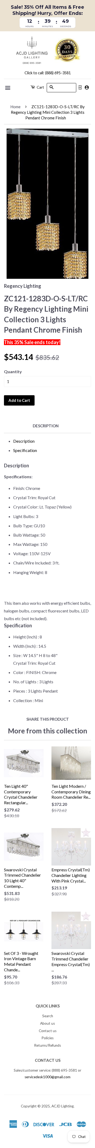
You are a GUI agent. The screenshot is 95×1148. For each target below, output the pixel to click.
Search (47, 1016)
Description (46, 425)
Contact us (47, 1031)
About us (47, 1023)
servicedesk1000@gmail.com (47, 1077)
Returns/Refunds (47, 1045)
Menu (8, 88)
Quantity (13, 371)
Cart (40, 87)
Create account (86, 87)
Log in (80, 87)
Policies (47, 1038)
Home (15, 106)
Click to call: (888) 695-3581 (48, 73)
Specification (25, 450)
